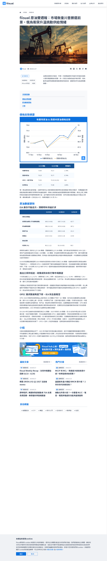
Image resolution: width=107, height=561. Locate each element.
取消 (32, 554)
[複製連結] (83, 69)
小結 (23, 106)
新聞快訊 (31, 12)
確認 (21, 554)
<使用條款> (59, 549)
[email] (86, 69)
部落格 (25, 12)
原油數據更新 (26, 102)
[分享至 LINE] (74, 69)
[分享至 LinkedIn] (80, 69)
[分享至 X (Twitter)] (77, 69)
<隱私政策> (50, 549)
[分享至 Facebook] (71, 69)
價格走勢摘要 (26, 99)
